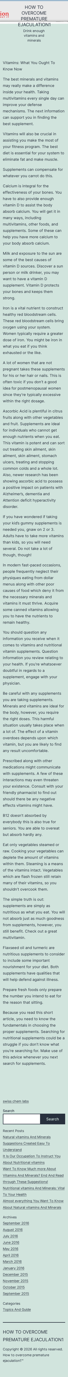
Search (8, 1111)
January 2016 (13, 1268)
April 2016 (11, 1255)
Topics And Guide (17, 1309)
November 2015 (15, 1281)
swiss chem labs (16, 1101)
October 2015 (14, 1287)
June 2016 (11, 1242)
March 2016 (12, 1261)
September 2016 (16, 1223)
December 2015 (15, 1274)
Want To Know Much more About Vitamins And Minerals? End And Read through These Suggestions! (33, 1175)
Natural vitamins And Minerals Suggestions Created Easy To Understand (27, 1143)
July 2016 (10, 1236)
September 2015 (16, 1294)
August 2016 (13, 1230)
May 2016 (10, 1249)
